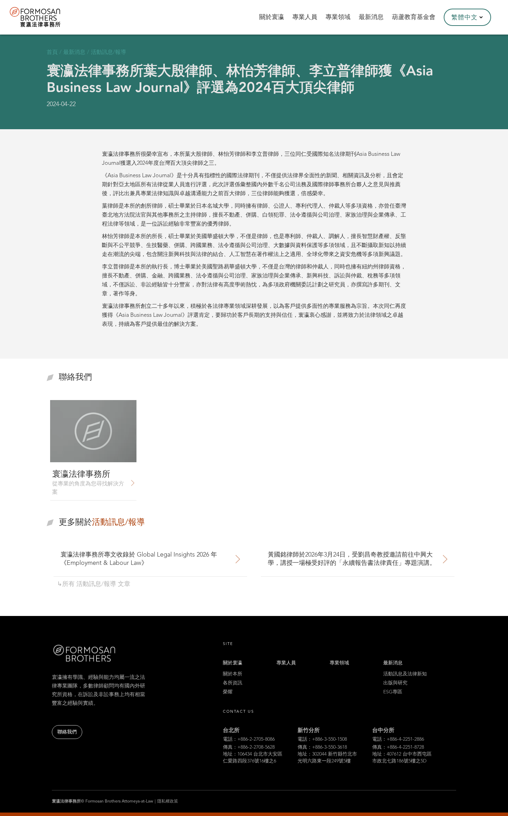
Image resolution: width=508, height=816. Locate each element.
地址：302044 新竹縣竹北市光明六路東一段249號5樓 (327, 757)
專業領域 (339, 663)
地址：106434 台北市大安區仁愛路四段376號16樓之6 (252, 757)
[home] (44, 17)
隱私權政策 (167, 801)
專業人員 (286, 663)
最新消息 (393, 663)
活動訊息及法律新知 (405, 674)
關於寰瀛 (232, 663)
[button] (467, 17)
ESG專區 (392, 692)
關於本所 (232, 674)
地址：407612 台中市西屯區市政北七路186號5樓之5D (402, 757)
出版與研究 (395, 683)
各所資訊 (232, 683)
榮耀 (228, 692)
